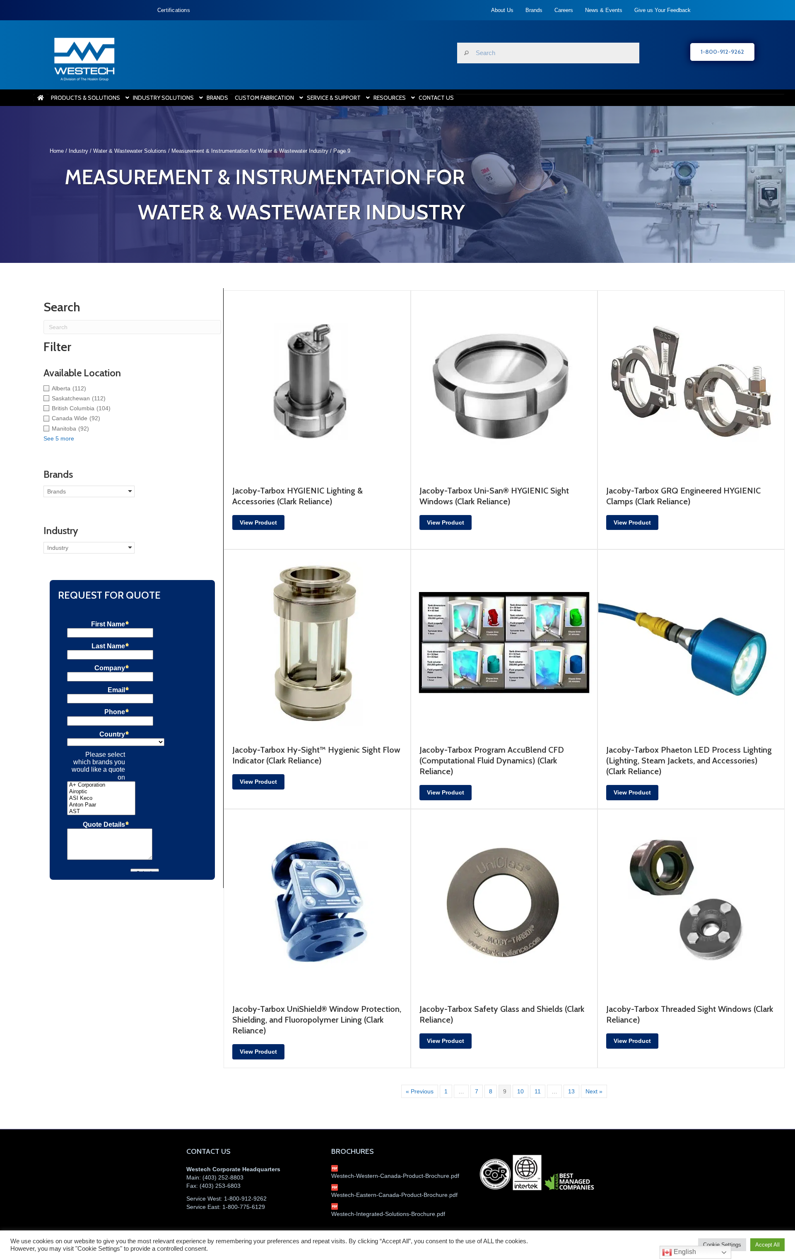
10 (520, 1091)
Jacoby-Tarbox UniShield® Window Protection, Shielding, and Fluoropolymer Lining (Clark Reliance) (316, 1019)
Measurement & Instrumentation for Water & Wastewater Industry (249, 151)
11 (538, 1091)
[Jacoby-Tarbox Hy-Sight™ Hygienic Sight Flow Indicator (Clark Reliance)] (317, 642)
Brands (533, 10)
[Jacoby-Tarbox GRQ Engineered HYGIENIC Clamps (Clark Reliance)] (691, 383)
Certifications (173, 10)
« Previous (420, 1091)
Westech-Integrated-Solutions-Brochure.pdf (388, 1214)
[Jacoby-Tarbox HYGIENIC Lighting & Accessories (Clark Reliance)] (317, 383)
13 (571, 1091)
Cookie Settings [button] (722, 1245)
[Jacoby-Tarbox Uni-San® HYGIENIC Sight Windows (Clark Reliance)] (504, 383)
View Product (258, 522)
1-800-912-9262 (245, 1198)
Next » (593, 1091)
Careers (563, 10)
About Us (502, 10)
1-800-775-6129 (243, 1207)
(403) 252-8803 (222, 1177)
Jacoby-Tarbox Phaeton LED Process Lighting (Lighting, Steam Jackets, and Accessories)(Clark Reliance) (689, 760)
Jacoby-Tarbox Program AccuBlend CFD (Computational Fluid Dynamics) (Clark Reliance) (491, 760)
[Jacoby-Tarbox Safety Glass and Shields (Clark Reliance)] (504, 901)
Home (57, 151)
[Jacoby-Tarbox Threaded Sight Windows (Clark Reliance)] (691, 901)
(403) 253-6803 (220, 1185)
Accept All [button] (767, 1245)
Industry (78, 151)
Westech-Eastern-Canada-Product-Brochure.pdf (394, 1195)
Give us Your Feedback (662, 10)
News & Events (603, 10)
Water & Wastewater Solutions (129, 151)
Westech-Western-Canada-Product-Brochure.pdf (395, 1175)
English (684, 1251)
